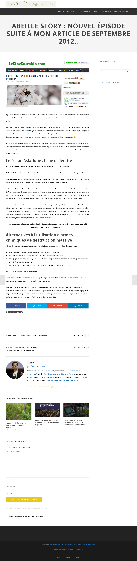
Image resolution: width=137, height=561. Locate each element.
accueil (24, 347)
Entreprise (106, 11)
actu (29, 347)
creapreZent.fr (32, 374)
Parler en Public (67, 374)
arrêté (27, 131)
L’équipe (77, 557)
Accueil (61, 11)
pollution (20, 350)
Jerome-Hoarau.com (79, 544)
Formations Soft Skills (107, 61)
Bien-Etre (71, 11)
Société (96, 11)
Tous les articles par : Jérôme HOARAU (47, 387)
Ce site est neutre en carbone (110, 82)
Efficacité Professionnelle (51, 374)
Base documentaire (122, 11)
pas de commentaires (40, 335)
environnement (11, 350)
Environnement (84, 11)
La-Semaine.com (72, 371)
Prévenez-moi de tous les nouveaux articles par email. (25, 516)
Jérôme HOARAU (37, 366)
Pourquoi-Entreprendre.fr (45, 371)
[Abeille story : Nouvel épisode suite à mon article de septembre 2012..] (74, 335)
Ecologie (34, 347)
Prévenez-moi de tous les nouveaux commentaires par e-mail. (28, 508)
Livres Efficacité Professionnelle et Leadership (62, 380)
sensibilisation (29, 350)
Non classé (85, 347)
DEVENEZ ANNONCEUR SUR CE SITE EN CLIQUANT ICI (68, 549)
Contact (68, 557)
